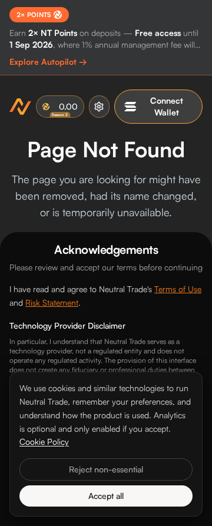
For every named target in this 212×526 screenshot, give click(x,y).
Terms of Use (177, 289)
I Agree (106, 506)
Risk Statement (51, 302)
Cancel (106, 477)
